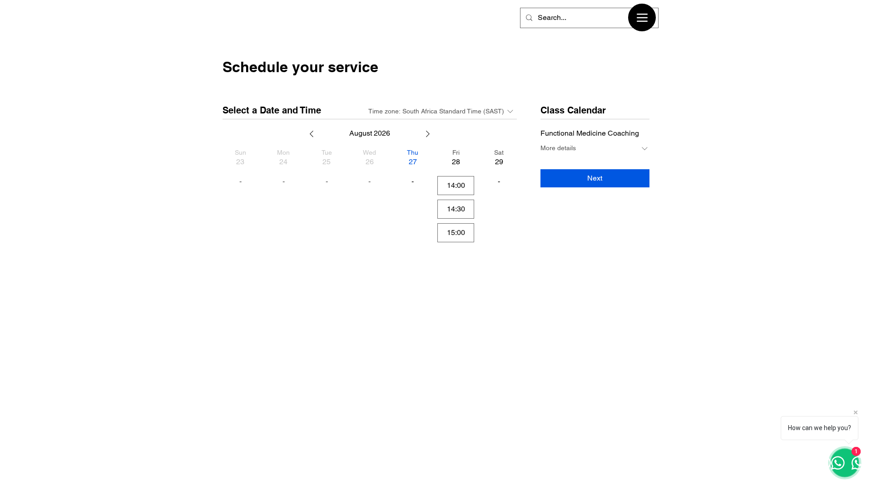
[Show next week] (427, 133)
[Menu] (642, 17)
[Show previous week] (311, 133)
